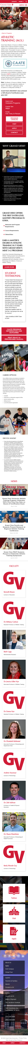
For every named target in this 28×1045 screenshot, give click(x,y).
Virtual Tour (9, 972)
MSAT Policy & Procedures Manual (14, 338)
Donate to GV (9, 987)
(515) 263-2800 (10, 1016)
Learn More (9, 267)
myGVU (7, 978)
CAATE (8, 74)
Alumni (7, 984)
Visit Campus (9, 969)
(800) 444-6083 (10, 1020)
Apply (13, 1043)
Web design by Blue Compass (14, 1040)
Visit (4, 1043)
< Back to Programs (6, 33)
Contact (23, 1043)
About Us (8, 962)
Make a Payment (10, 999)
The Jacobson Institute (12, 1002)
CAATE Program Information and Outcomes (14, 331)
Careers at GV (9, 996)
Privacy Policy (23, 1038)
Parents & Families (11, 981)
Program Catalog (14, 118)
